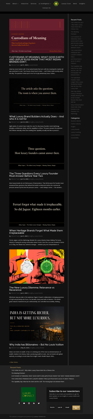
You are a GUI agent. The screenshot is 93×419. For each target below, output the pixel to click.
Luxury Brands (33, 65)
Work (75, 3)
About (15, 3)
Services (33, 3)
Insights (82, 3)
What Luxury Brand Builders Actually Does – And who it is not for (36, 117)
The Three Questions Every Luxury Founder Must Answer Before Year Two (33, 174)
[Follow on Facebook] (19, 403)
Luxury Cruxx (66, 3)
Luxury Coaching (76, 132)
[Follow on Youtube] (24, 403)
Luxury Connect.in (39, 416)
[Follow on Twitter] (38, 403)
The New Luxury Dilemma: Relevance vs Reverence (31, 288)
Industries (24, 3)
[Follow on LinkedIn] (33, 403)
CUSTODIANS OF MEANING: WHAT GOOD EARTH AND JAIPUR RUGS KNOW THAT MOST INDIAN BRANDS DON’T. (36, 59)
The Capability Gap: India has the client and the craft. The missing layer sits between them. (76, 70)
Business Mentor (76, 121)
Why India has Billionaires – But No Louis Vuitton (36, 344)
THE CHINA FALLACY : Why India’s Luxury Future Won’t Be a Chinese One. (33, 370)
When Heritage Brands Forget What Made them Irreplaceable (36, 231)
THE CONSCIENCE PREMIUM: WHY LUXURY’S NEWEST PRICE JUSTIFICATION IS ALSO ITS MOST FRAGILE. (42, 379)
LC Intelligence (44, 3)
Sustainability (75, 138)
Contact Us (46, 8)
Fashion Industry (76, 124)
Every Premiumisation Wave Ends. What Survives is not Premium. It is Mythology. (77, 109)
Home (8, 3)
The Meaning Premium (18, 373)
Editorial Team (15, 65)
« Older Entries (13, 362)
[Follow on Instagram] (29, 403)
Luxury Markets (75, 135)
